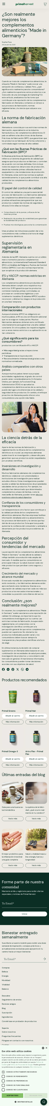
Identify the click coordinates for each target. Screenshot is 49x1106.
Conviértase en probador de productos (19, 1021)
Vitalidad (6, 984)
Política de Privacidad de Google (21, 1065)
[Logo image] (24, 4)
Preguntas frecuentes (11, 1036)
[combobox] (43, 1048)
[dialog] (24, 1075)
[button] (24, 1101)
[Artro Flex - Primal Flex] (36, 737)
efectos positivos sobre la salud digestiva (22, 496)
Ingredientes (7, 1017)
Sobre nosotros (9, 1032)
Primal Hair (30, 711)
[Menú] (4, 4)
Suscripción (7, 1012)
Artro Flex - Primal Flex (34, 752)
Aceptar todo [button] (12, 1095)
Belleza (5, 971)
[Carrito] (45, 4)
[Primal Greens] (13, 697)
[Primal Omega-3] (13, 737)
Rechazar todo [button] (35, 1095)
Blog (4, 1008)
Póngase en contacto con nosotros (17, 1040)
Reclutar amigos (9, 1004)
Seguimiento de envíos (11, 1000)
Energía (5, 976)
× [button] (46, 1048)
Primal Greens (8, 711)
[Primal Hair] (36, 697)
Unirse (24, 914)
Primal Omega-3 (10, 751)
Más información (13, 722)
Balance (5, 989)
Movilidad (6, 980)
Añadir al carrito (12, 716)
